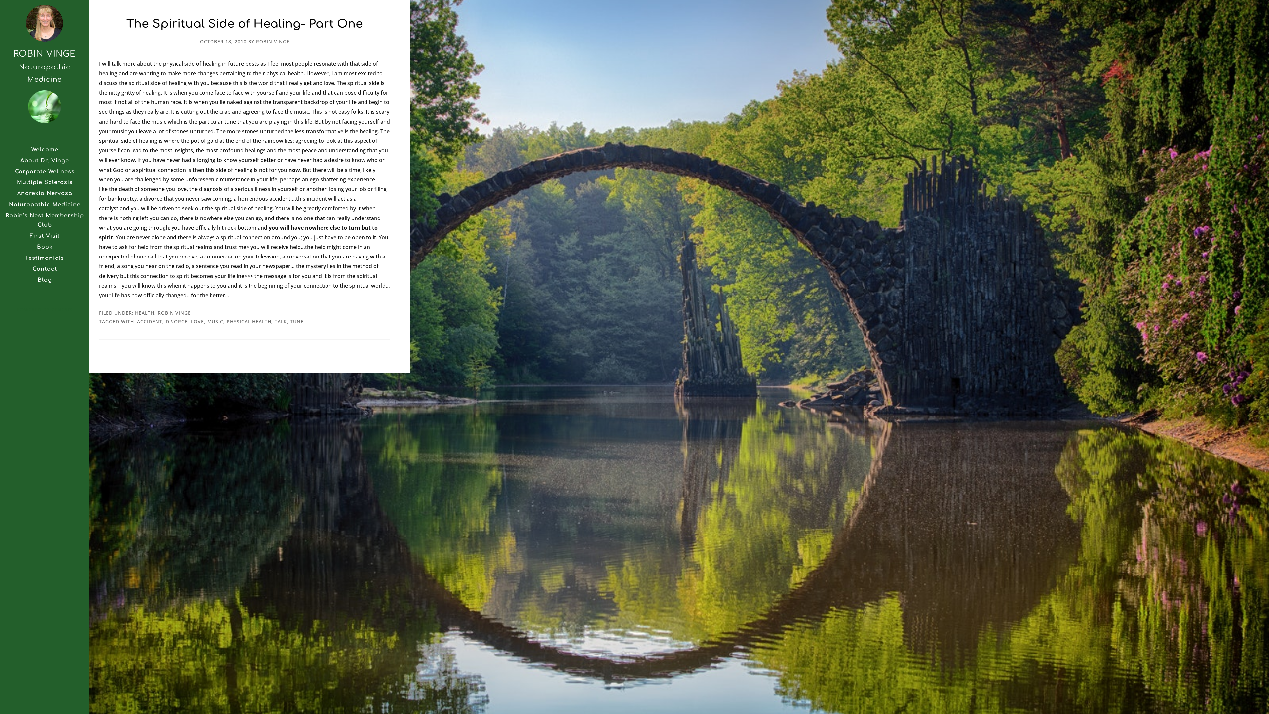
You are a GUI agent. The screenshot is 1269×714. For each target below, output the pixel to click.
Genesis (61, 309)
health (144, 313)
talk (281, 321)
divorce (177, 321)
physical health (249, 321)
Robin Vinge (44, 54)
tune (297, 321)
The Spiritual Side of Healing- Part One (244, 24)
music (215, 321)
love (197, 321)
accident (149, 321)
